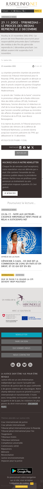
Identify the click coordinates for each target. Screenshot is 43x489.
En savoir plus (21, 486)
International (8, 275)
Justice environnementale (12, 458)
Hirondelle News (9, 17)
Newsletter (21, 335)
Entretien (20, 275)
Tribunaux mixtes (8, 437)
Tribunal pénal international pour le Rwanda (20, 428)
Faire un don (21, 342)
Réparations (6, 449)
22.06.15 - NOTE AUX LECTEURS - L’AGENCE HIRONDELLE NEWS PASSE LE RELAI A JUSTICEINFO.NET (21, 216)
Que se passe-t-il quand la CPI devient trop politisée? (17, 280)
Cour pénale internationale (13, 425)
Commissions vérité (10, 446)
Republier (21, 153)
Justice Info (7, 60)
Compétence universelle (12, 443)
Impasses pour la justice (11, 461)
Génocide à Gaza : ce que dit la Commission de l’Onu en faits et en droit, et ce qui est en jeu (21, 263)
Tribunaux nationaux (10, 440)
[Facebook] (18, 365)
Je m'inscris (10, 193)
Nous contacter (21, 355)
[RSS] (30, 365)
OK (32, 483)
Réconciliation (7, 455)
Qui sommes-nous (21, 348)
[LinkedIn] (13, 365)
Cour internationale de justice (14, 422)
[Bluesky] (24, 365)
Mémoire (5, 452)
